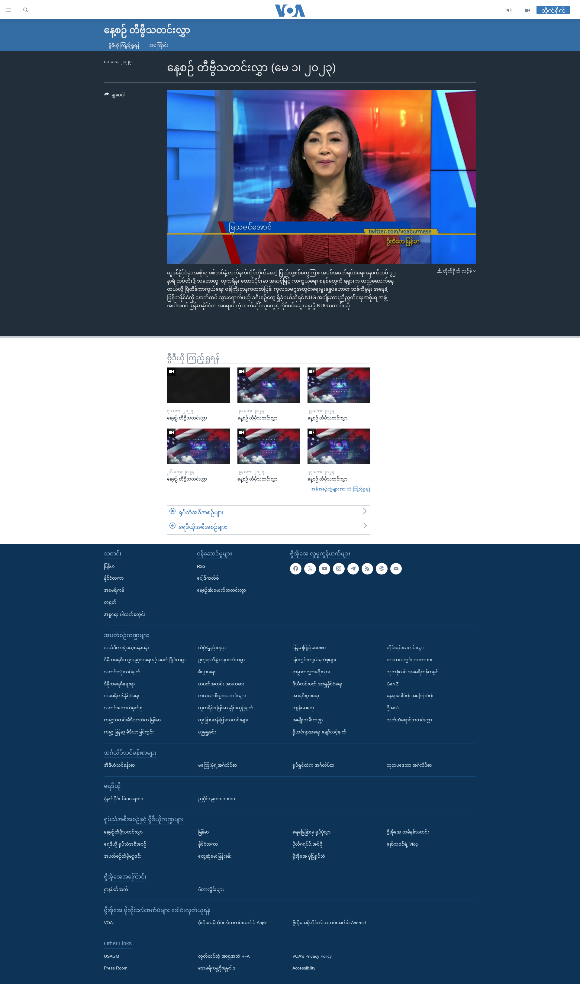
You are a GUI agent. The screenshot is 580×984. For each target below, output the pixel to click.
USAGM (111, 955)
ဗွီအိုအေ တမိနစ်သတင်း (408, 832)
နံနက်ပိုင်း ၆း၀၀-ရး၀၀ (123, 798)
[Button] (114, 96)
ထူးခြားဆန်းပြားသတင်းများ (223, 719)
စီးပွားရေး (207, 671)
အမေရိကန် (114, 590)
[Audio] (509, 10)
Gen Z (393, 683)
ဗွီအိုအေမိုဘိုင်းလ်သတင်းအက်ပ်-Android (329, 922)
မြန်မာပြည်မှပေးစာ (309, 647)
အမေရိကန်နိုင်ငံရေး (122, 695)
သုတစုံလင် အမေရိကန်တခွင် (412, 671)
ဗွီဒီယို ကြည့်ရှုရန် (124, 45)
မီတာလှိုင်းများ (211, 889)
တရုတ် (110, 602)
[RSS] (367, 568)
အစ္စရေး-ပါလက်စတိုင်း (124, 614)
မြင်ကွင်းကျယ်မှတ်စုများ (314, 659)
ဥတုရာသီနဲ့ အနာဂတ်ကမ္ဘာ (221, 659)
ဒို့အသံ (393, 707)
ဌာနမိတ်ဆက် (116, 889)
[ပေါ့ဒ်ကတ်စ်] (381, 568)
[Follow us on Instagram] (338, 568)
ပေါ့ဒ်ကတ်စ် (208, 578)
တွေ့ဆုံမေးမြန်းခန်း (215, 855)
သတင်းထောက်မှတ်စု (123, 707)
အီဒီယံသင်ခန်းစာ (119, 765)
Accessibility (303, 968)
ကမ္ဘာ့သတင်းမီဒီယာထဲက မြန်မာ (132, 719)
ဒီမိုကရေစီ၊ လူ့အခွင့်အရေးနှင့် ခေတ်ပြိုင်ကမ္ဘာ (144, 659)
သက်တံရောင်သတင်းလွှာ (409, 719)
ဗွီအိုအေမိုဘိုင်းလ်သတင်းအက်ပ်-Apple (233, 922)
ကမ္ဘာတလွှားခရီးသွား (311, 671)
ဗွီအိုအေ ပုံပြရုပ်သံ (308, 855)
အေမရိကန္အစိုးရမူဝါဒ (216, 968)
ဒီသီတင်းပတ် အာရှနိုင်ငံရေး (317, 683)
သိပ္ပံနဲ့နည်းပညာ (212, 647)
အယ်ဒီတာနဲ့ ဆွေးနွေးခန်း (126, 647)
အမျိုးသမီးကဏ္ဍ (307, 719)
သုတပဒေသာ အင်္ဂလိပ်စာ (409, 765)
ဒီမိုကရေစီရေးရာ (119, 683)
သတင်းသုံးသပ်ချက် (122, 671)
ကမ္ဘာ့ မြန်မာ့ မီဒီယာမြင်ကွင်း (129, 731)
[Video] (527, 10)
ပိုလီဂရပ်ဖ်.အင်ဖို (307, 843)
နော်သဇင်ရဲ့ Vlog (402, 843)
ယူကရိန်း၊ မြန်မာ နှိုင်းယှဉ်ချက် (225, 707)
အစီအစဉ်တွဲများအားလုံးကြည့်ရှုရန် (340, 489)
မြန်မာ (109, 566)
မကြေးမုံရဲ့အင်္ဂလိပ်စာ (217, 765)
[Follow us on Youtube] (324, 568)
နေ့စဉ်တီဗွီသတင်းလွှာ (123, 832)
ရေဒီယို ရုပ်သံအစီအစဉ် (125, 843)
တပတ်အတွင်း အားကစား (221, 683)
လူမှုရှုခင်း (207, 731)
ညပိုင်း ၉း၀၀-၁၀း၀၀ (216, 798)
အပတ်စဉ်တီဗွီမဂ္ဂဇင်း (123, 855)
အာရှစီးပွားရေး (305, 695)
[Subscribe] (396, 568)
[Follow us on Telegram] (353, 568)
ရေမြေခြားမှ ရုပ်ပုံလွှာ (311, 832)
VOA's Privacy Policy (312, 955)
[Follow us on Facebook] (295, 568)
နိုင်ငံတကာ (114, 578)
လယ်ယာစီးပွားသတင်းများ (222, 695)
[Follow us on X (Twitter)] (310, 568)
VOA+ (109, 922)
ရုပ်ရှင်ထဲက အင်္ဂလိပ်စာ (313, 765)
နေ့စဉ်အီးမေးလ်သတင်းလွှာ (221, 590)
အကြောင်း (158, 45)
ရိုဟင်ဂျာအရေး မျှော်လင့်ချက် (319, 731)
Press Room (115, 968)
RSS (201, 566)
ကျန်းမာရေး (303, 707)
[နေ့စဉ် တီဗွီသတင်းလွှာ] (198, 385)
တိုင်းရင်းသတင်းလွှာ (405, 647)
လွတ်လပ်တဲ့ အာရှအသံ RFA (224, 955)
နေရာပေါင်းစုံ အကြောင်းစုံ (410, 695)
